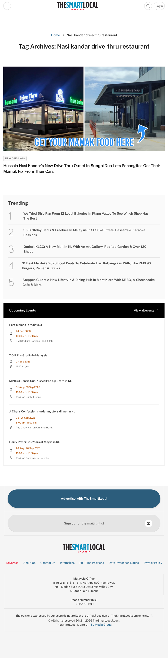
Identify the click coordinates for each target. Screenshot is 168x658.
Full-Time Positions (91, 562)
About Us (29, 562)
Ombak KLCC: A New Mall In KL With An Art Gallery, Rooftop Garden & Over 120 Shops (85, 249)
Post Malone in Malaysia (25, 324)
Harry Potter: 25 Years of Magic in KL (34, 442)
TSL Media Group (100, 624)
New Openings (15, 158)
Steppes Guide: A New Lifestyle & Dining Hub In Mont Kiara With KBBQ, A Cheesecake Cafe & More (89, 282)
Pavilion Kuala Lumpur (29, 397)
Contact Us (47, 562)
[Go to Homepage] (77, 6)
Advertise (12, 562)
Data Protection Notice (124, 562)
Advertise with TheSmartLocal (84, 499)
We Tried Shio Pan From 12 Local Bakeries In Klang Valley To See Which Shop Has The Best (86, 216)
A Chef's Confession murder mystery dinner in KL (42, 411)
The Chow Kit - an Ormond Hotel (34, 427)
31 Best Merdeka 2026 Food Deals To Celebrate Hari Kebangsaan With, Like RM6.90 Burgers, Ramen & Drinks (86, 265)
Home (55, 35)
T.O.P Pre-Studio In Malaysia (28, 355)
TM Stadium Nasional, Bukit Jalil (34, 341)
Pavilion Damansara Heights (32, 458)
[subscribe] (148, 523)
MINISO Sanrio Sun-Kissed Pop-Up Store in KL (40, 381)
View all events (144, 310)
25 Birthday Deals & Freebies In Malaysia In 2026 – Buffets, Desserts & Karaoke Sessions (84, 232)
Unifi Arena (22, 366)
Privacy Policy (153, 562)
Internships (67, 562)
